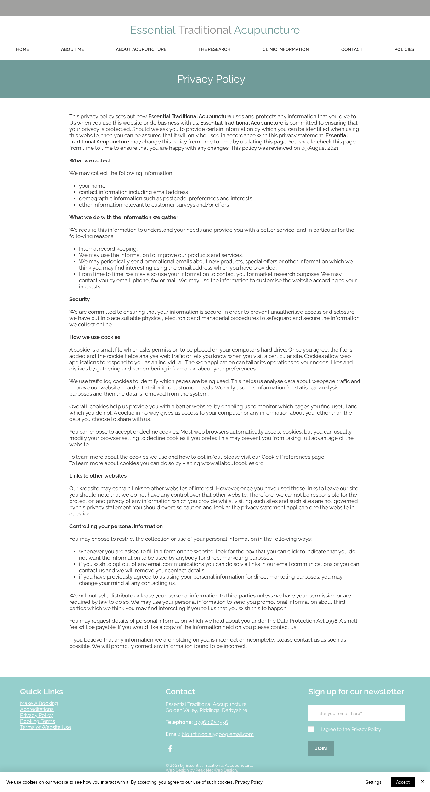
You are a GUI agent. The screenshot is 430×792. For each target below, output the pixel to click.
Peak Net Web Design (216, 770)
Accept (403, 782)
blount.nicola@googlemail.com (218, 734)
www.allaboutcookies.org (232, 463)
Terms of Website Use (45, 727)
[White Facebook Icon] (170, 748)
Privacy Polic (35, 715)
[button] (404, 49)
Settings (373, 782)
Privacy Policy (249, 782)
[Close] (422, 782)
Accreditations (37, 709)
